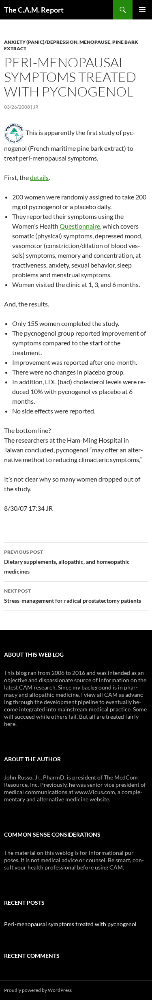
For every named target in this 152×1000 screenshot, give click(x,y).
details (39, 177)
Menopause (94, 42)
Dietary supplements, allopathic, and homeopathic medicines (67, 562)
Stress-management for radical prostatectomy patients (72, 596)
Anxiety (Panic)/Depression (40, 42)
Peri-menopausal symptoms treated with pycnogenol (70, 924)
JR (36, 107)
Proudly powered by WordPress (38, 990)
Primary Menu (142, 9)
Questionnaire (80, 226)
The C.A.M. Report (34, 9)
